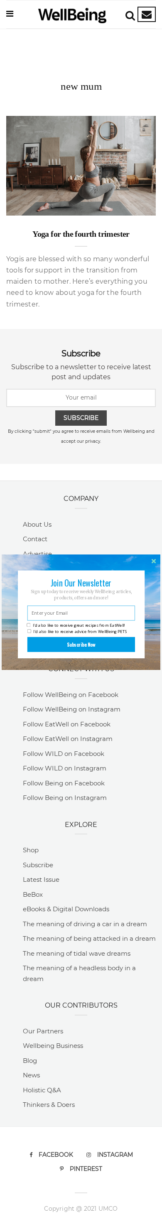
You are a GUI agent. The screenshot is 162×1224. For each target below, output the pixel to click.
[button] (81, 582)
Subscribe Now (81, 644)
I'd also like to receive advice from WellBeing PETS (80, 631)
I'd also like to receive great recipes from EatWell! (79, 625)
